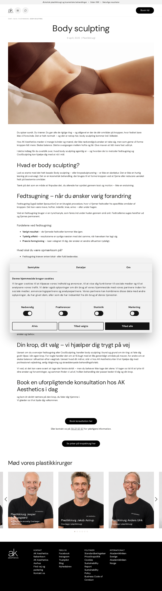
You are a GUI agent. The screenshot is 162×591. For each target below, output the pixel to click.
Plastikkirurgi (24, 19)
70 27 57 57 (77, 428)
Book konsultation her (81, 421)
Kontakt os (39, 573)
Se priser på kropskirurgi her (81, 443)
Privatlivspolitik (92, 556)
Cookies (88, 559)
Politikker (89, 550)
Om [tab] (128, 267)
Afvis (35, 326)
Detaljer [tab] (81, 267)
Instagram (64, 556)
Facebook (64, 553)
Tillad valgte (81, 326)
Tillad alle (127, 326)
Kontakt (38, 550)
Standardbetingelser (95, 553)
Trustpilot (64, 559)
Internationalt (117, 550)
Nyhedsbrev (65, 566)
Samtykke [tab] (34, 267)
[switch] (63, 313)
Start (10, 19)
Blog (15, 19)
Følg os (63, 550)
